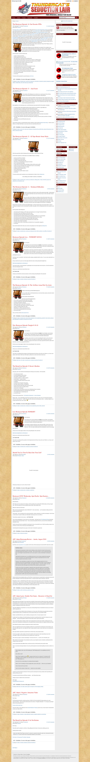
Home (13, 17)
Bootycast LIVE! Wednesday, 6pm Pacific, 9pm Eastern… (31, 496)
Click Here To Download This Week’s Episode (21, 737)
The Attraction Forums (62, 180)
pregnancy (49, 81)
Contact (24, 17)
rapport (52, 81)
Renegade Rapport (61, 136)
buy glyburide (15, 37)
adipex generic (34, 41)
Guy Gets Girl (60, 128)
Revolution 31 (60, 162)
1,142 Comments (51, 327)
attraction (22, 714)
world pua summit (18, 130)
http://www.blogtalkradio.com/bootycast (20, 263)
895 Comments (51, 541)
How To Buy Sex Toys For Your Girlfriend (65, 91)
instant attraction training (28, 714)
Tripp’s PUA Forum (61, 182)
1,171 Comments (51, 138)
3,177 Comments (51, 90)
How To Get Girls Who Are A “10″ (64, 87)
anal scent (22, 129)
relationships (18, 82)
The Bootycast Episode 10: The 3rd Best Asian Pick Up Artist (32, 285)
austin (21, 590)
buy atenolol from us (36, 31)
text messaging (37, 686)
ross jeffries (45, 231)
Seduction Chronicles (62, 165)
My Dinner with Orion (70, 117)
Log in (59, 186)
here (17, 734)
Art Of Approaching (61, 121)
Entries (60, 188)
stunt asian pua (25, 82)
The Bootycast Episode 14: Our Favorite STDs (27, 24)
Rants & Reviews (20, 542)
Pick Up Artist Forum (61, 176)
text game (32, 686)
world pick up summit (28, 319)
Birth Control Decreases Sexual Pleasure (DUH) (67, 93)
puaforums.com (22, 544)
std (21, 82)
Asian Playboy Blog (61, 157)
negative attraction (37, 714)
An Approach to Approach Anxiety (69, 74)
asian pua (28, 81)
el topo (41, 179)
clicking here (41, 174)
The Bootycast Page (45, 519)
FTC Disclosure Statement (41, 758)
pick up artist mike (39, 129)
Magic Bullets (60, 132)
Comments (61, 190)
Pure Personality (61, 134)
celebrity (27, 490)
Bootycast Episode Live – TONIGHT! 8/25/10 (27, 237)
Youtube (36, 17)
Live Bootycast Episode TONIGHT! (24, 412)
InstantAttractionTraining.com (18, 681)
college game (37, 179)
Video (23, 455)
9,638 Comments (51, 694)
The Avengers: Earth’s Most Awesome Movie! (66, 97)
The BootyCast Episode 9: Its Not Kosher (26, 720)
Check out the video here (17, 705)
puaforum (29, 590)
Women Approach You (62, 142)
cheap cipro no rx (17, 29)
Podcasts (19, 27)
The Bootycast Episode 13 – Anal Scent (25, 89)
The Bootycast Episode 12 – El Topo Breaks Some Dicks (30, 136)
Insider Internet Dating (62, 129)
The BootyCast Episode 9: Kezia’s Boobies (26, 366)
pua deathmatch (16, 319)
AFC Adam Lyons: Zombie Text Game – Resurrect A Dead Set (32, 596)
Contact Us (15, 754)
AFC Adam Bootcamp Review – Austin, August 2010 (29, 539)
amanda (21, 279)
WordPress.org (60, 191)
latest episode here (25, 312)
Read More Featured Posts (61, 81)
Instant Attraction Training (33, 707)
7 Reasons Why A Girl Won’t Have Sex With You (67, 99)
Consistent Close (61, 124)
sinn (17, 180)
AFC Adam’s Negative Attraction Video (25, 692)
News (18, 240)
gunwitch (43, 318)
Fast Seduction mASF (62, 174)
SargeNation (60, 164)
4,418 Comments (51, 26)
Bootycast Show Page (44, 122)
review (32, 590)
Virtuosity (59, 141)
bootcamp (25, 590)
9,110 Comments (51, 722)
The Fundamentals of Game (67, 68)
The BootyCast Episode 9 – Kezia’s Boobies (32, 395)
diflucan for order (44, 38)
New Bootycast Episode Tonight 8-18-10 (25, 325)
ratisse (14, 82)
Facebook (30, 17)
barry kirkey (28, 318)
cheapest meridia (21, 36)
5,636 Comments (51, 413)
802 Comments (51, 188)
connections (36, 81)
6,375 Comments (51, 368)
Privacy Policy (20, 754)
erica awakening (38, 318)
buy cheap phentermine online (41, 29)
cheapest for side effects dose (28, 34)
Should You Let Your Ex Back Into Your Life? (27, 452)
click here (32, 76)
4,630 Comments (51, 287)
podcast (44, 81)
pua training (43, 714)
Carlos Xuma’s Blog (61, 159)
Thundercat (25, 26)
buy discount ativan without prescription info (38, 39)
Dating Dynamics (61, 126)
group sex (49, 179)
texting (42, 686)
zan (23, 180)
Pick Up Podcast (61, 160)
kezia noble (36, 231)
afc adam (18, 81)
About (18, 17)
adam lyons (18, 360)
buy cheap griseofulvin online (41, 32)
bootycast (32, 81)
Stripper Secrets (61, 139)
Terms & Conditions (26, 754)
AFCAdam (24, 454)
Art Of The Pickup (61, 123)
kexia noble (47, 318)
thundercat (31, 82)
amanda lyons (23, 81)
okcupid (34, 129)
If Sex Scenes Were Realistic (63, 101)
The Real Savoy (61, 167)
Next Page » (15, 747)
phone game (27, 686)
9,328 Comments (51, 597)
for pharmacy (17, 42)
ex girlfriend (32, 490)
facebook (41, 81)
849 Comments (51, 454)
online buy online (35, 33)
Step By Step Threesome (62, 137)
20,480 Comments (50, 498)
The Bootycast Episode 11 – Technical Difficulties (28, 187)
